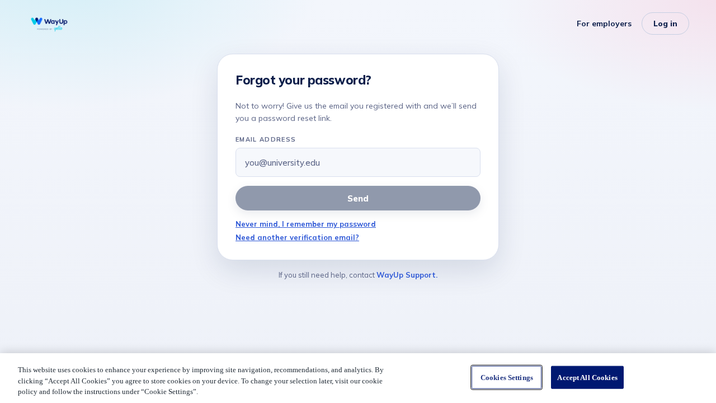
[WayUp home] (49, 23)
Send (358, 198)
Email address (265, 139)
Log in (665, 23)
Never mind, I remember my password (305, 223)
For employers (604, 23)
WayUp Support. (406, 274)
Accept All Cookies (587, 377)
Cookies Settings (507, 377)
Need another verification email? (297, 237)
